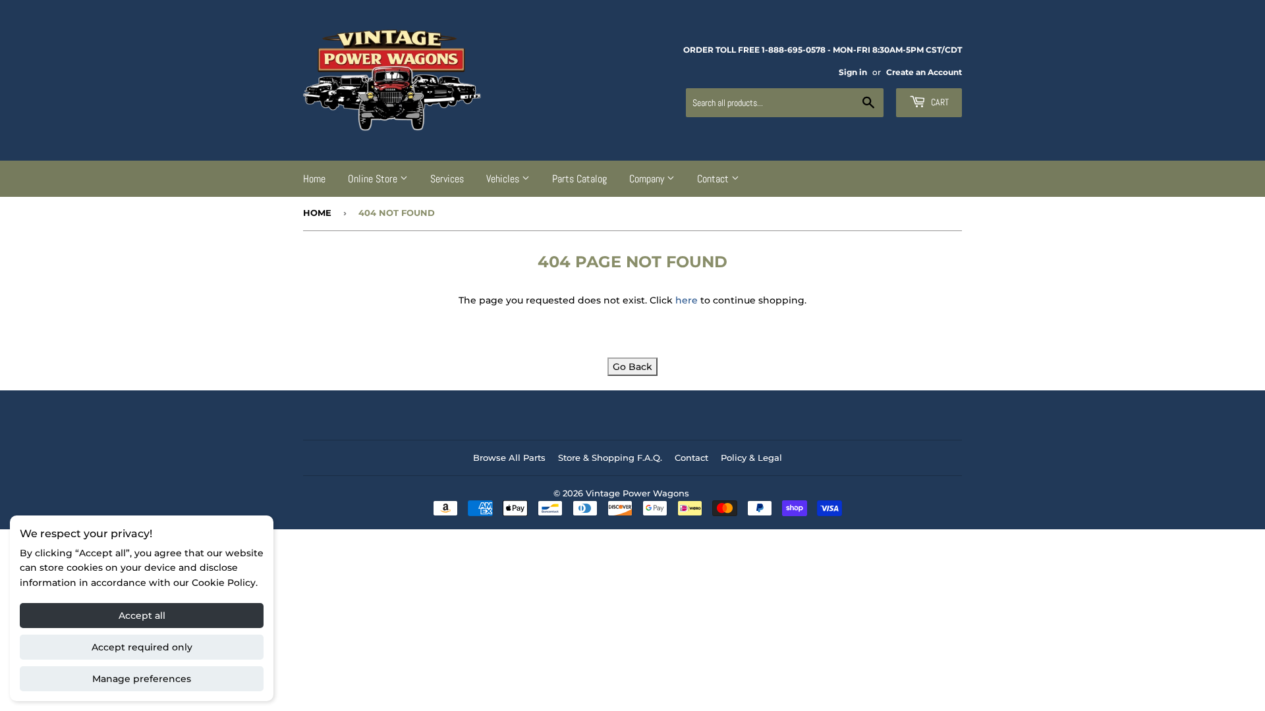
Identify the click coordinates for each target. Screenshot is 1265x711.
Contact (714, 179)
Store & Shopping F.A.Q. (610, 457)
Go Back (632, 367)
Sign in (853, 72)
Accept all (142, 615)
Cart (939, 102)
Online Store (374, 179)
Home (314, 179)
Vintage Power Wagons (637, 493)
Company (648, 179)
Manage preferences (141, 679)
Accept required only (142, 647)
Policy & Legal (751, 457)
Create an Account (924, 72)
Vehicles (504, 179)
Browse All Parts (509, 457)
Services (447, 179)
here (686, 300)
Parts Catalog (579, 179)
